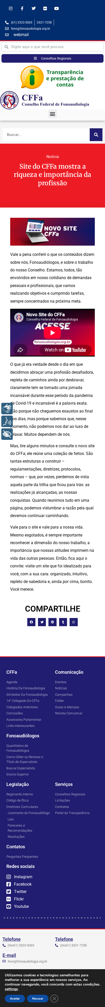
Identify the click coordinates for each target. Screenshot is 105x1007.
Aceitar (15, 999)
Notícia (52, 156)
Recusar (37, 999)
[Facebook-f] (22, 8)
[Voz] (7, 421)
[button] (52, 113)
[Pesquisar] (96, 134)
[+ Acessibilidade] (7, 434)
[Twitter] (34, 8)
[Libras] (7, 408)
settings (11, 989)
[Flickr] (45, 8)
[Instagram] (11, 8)
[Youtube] (56, 8)
